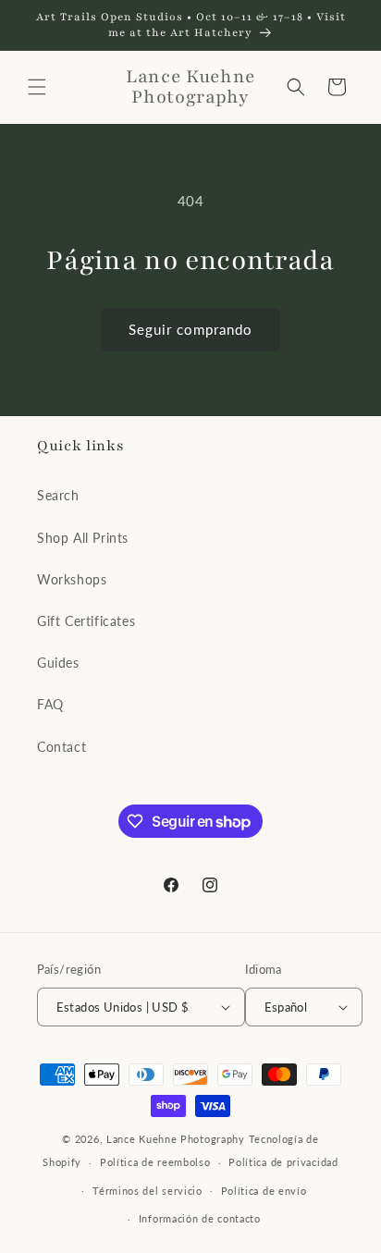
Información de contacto (200, 1218)
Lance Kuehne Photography (175, 1139)
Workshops (71, 579)
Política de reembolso (155, 1162)
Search (58, 495)
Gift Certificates (86, 621)
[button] (37, 87)
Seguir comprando (190, 329)
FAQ (50, 704)
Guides (58, 662)
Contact (61, 747)
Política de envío (264, 1191)
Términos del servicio (147, 1191)
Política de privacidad (283, 1162)
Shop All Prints (83, 538)
